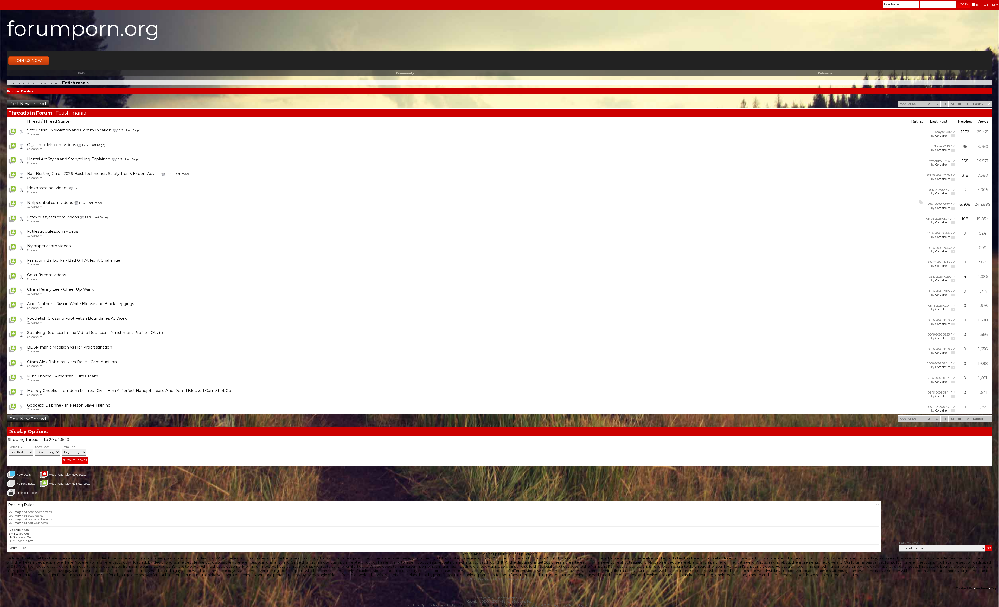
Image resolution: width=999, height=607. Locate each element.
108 (965, 219)
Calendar (825, 73)
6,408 (964, 204)
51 (952, 104)
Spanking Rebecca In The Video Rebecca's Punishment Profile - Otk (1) (95, 332)
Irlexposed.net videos (47, 188)
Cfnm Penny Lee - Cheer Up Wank (60, 289)
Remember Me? (987, 5)
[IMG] (12, 537)
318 (965, 175)
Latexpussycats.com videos (53, 217)
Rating (917, 121)
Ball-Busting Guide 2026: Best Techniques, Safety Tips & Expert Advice (93, 173)
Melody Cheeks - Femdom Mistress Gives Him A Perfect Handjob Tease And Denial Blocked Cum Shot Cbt (130, 390)
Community (405, 73)
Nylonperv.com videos (49, 246)
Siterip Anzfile (473, 554)
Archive (982, 588)
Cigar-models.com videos (51, 144)
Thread (33, 121)
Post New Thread (28, 103)
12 (965, 189)
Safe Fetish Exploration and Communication (69, 130)
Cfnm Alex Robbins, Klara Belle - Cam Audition (72, 361)
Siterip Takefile (525, 554)
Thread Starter (57, 121)
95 (965, 146)
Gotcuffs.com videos (46, 275)
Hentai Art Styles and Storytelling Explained (68, 159)
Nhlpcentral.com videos (50, 202)
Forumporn (18, 83)
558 (965, 161)
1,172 (965, 132)
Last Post (938, 121)
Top (994, 588)
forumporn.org (83, 28)
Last (978, 104)
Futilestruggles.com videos (52, 231)
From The (68, 447)
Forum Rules (17, 548)
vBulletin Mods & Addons (508, 605)
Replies (965, 121)
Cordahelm (34, 134)
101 (960, 104)
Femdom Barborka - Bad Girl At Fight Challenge (73, 260)
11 (944, 104)
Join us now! (29, 60)
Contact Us (964, 588)
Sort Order (42, 447)
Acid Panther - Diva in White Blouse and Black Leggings (80, 303)
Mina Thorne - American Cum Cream (62, 376)
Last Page (132, 130)
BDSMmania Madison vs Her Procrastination (69, 347)
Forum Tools (19, 91)
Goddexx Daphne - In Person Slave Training (69, 405)
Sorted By (15, 447)
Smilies (13, 533)
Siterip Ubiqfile (498, 554)
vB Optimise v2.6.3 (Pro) (472, 605)
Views (982, 121)
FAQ (81, 73)
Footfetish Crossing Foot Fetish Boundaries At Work (77, 318)
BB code (15, 530)
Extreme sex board (44, 83)
